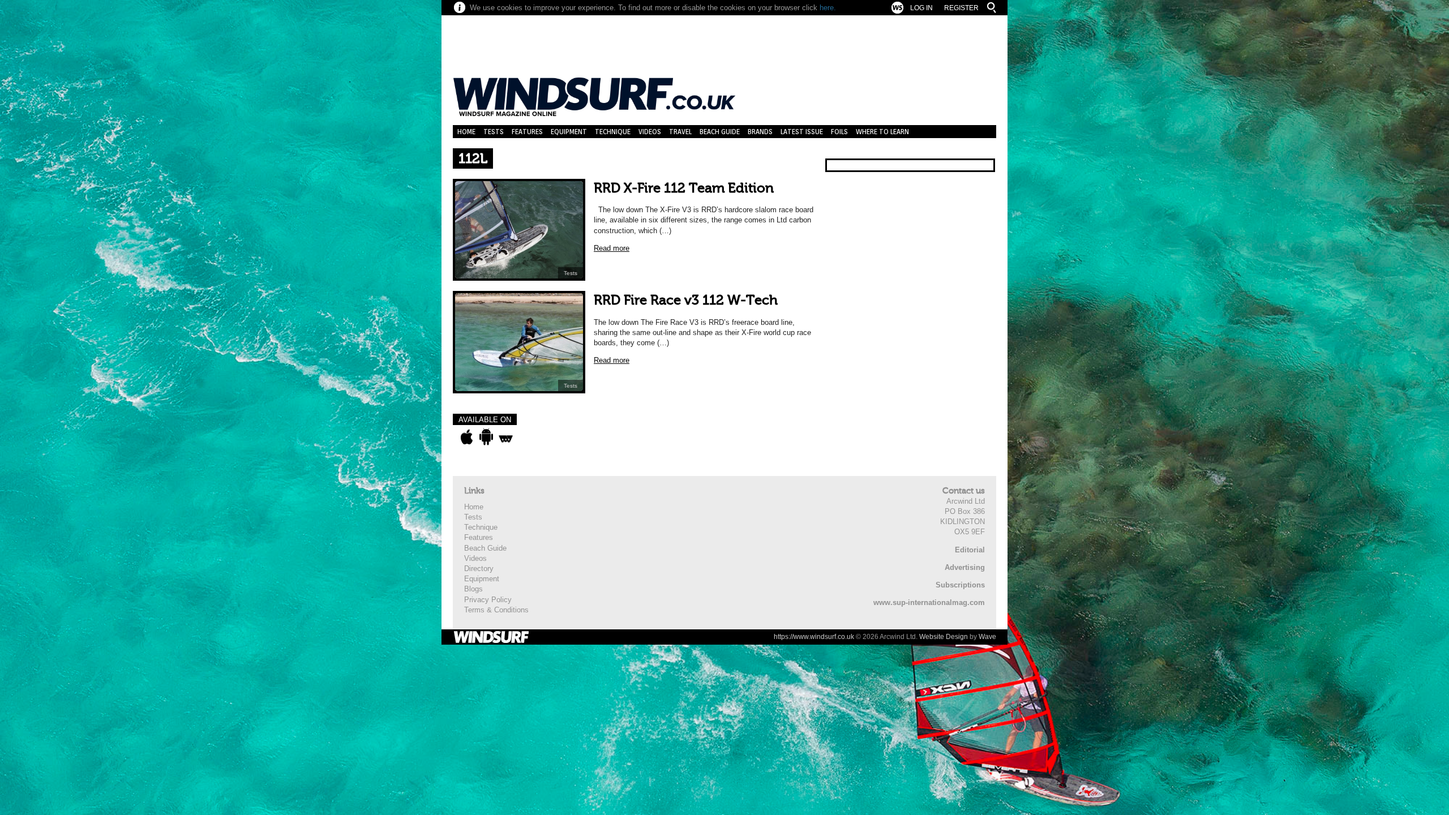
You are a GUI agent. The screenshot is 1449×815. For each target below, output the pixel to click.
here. (828, 7)
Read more (611, 248)
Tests (493, 131)
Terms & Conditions (496, 610)
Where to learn (882, 131)
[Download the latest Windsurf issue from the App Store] (466, 437)
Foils (839, 131)
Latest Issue (802, 131)
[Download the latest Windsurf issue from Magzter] (506, 437)
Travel (680, 131)
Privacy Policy (488, 599)
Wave (987, 637)
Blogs (473, 589)
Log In (921, 8)
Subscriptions (960, 585)
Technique (613, 131)
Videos (649, 131)
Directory (479, 568)
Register (961, 8)
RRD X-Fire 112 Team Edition (684, 188)
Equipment (569, 131)
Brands (760, 131)
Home (466, 131)
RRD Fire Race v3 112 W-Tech (686, 300)
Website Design (943, 637)
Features (527, 131)
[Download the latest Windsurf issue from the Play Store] (486, 437)
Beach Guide (720, 131)
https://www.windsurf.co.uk (814, 637)
